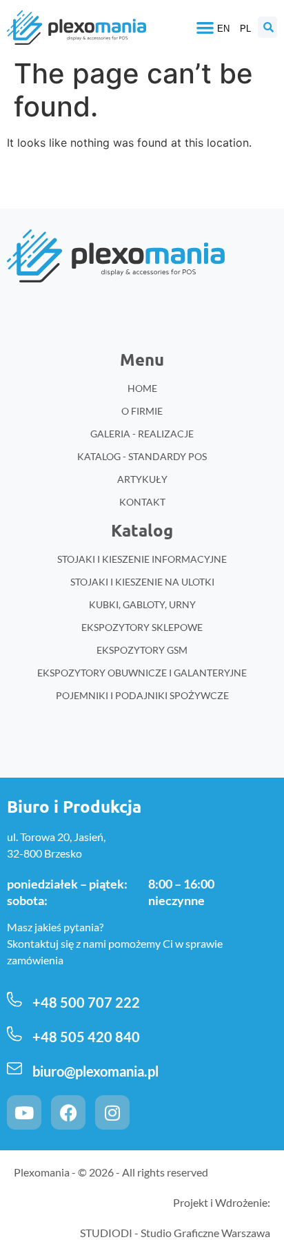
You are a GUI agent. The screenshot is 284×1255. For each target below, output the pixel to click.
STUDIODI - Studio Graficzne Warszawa (175, 1232)
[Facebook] (68, 1112)
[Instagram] (112, 1112)
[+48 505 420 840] (14, 1033)
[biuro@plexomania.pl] (14, 1068)
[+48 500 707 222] (14, 999)
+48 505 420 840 (86, 1036)
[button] (205, 28)
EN (223, 28)
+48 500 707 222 (86, 1002)
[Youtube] (24, 1112)
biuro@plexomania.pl (95, 1071)
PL (245, 28)
